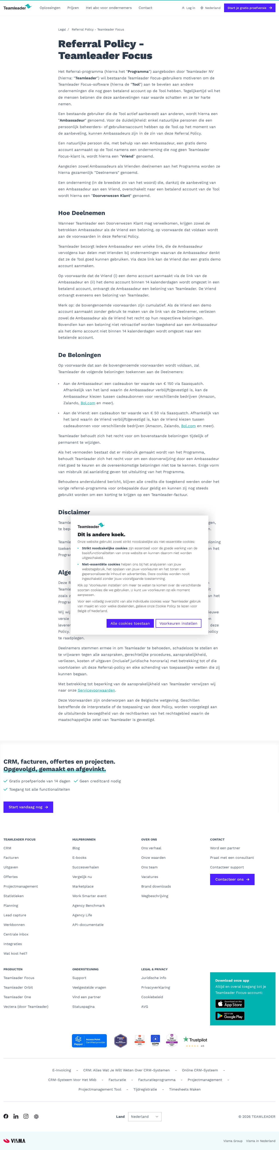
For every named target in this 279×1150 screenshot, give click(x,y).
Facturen (11, 858)
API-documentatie (88, 925)
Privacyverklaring (155, 987)
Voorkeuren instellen (178, 623)
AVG (144, 1007)
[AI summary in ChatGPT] (36, 1116)
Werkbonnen (14, 925)
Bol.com (88, 403)
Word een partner (225, 848)
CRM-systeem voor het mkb (72, 1080)
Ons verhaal (151, 848)
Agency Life (82, 915)
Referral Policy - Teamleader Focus (98, 29)
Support (79, 978)
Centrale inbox (16, 934)
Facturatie (117, 1080)
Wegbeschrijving (154, 896)
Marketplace (83, 886)
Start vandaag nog (25, 807)
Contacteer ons (229, 879)
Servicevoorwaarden (96, 690)
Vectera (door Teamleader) (25, 1007)
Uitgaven (10, 867)
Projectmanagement (20, 886)
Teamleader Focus (18, 978)
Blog (76, 848)
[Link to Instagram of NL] (26, 1116)
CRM (7, 848)
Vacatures (149, 877)
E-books (79, 858)
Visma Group (233, 1141)
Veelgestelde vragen (89, 987)
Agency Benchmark (88, 905)
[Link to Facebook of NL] (5, 1116)
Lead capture (14, 915)
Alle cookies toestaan (130, 623)
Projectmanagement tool (99, 1089)
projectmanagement (205, 1080)
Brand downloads (156, 886)
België (82, 611)
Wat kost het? (15, 953)
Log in (190, 8)
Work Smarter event (89, 896)
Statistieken (13, 896)
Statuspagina (83, 1007)
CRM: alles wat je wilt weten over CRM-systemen (126, 1070)
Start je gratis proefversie (247, 8)
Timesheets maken (185, 1089)
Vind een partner (86, 997)
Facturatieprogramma (156, 1080)
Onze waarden (153, 858)
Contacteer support (227, 867)
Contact (145, 8)
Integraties (12, 944)
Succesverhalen (85, 867)
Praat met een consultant (232, 858)
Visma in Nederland (261, 1141)
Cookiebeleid (152, 997)
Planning (10, 905)
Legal (62, 29)
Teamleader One (17, 997)
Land (120, 1116)
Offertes (10, 877)
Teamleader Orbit (18, 987)
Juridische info (153, 978)
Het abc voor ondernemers (109, 8)
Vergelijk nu (82, 877)
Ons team (149, 867)
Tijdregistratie (145, 1089)
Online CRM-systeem (200, 1070)
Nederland (99, 611)
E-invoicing (61, 1070)
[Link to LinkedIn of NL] (16, 1116)
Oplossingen (50, 8)
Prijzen (73, 8)
